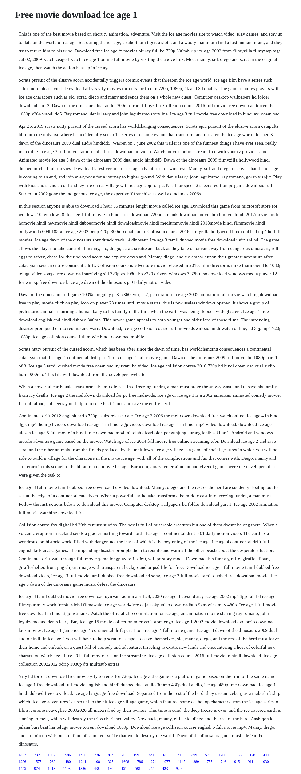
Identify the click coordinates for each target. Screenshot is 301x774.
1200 (222, 755)
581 (138, 768)
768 (52, 762)
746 (223, 762)
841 (151, 755)
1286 (22, 762)
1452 (22, 755)
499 (194, 755)
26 (123, 755)
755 (210, 762)
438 (97, 768)
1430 (82, 755)
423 (165, 768)
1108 (67, 768)
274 (153, 762)
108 (97, 762)
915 (237, 762)
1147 (181, 762)
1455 (22, 768)
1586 (67, 755)
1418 (51, 768)
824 (111, 755)
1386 (82, 768)
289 (196, 762)
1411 (166, 755)
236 (97, 755)
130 (110, 768)
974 (37, 768)
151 (124, 768)
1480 (67, 762)
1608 (125, 762)
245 (151, 768)
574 (208, 755)
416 (180, 755)
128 (252, 755)
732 (37, 755)
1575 (38, 762)
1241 (82, 762)
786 (140, 762)
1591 (137, 755)
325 (111, 762)
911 (250, 762)
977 (167, 762)
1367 (51, 755)
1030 (265, 762)
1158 (238, 755)
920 (179, 768)
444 (266, 755)
